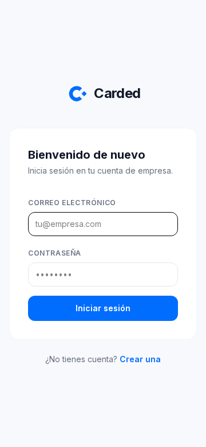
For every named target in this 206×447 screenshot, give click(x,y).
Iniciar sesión (103, 308)
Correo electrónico (72, 202)
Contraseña (54, 253)
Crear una (140, 359)
